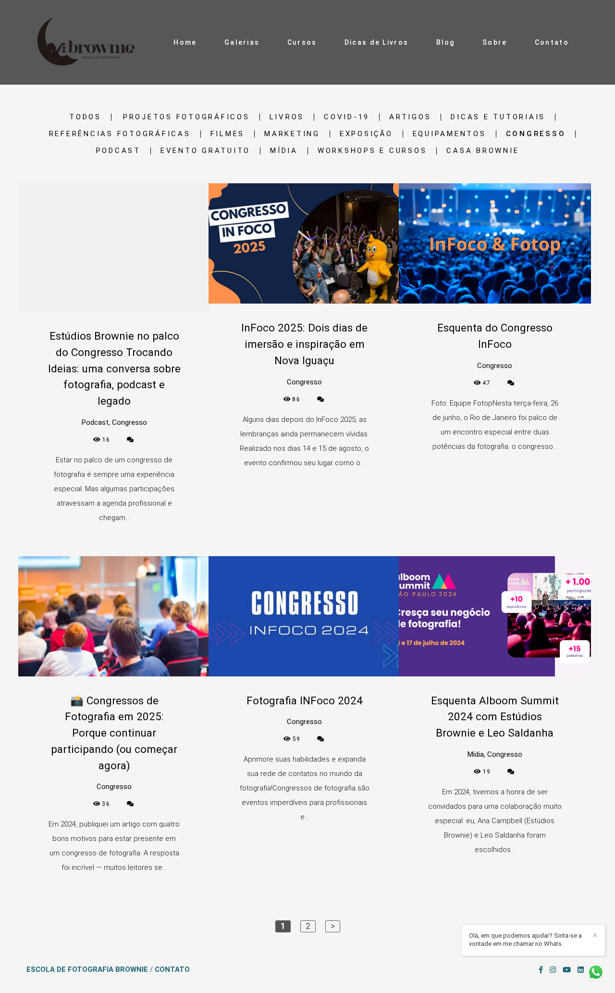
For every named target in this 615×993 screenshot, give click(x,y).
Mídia (284, 150)
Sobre (494, 42)
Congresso (536, 134)
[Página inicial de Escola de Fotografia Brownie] (89, 42)
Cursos (302, 42)
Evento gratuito (205, 150)
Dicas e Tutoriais (498, 117)
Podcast (118, 150)
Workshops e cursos (372, 150)
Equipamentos (449, 134)
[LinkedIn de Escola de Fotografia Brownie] (581, 970)
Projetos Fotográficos (186, 117)
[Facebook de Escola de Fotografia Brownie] (541, 970)
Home (185, 42)
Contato (552, 42)
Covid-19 (346, 117)
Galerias (241, 42)
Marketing (292, 134)
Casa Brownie (482, 150)
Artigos (410, 117)
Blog (445, 42)
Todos (85, 117)
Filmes (227, 134)
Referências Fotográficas (120, 134)
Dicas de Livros (376, 42)
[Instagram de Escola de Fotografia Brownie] (553, 970)
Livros (287, 117)
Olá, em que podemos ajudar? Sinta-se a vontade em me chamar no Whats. (525, 939)
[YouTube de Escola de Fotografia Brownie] (567, 970)
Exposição (366, 134)
